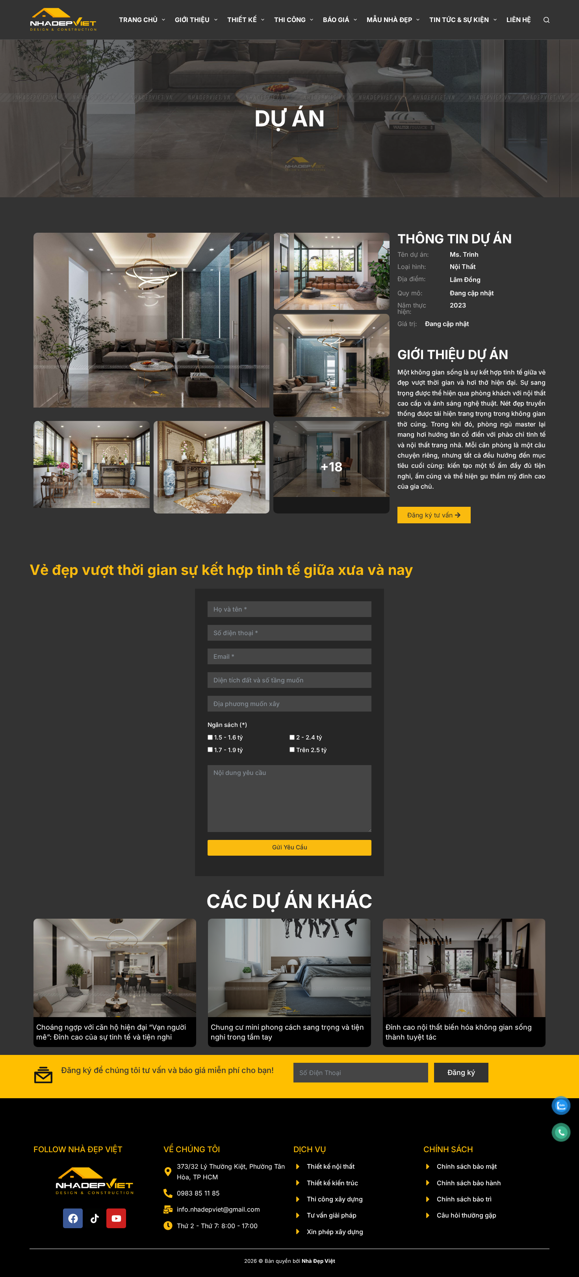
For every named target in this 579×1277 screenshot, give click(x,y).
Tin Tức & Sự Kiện (459, 20)
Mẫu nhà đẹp (389, 20)
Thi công (290, 20)
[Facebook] (73, 1218)
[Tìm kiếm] (546, 20)
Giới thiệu (192, 20)
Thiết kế (242, 20)
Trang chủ (138, 20)
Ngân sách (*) (227, 724)
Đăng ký (461, 1072)
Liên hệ (519, 20)
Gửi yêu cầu (289, 847)
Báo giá (336, 20)
